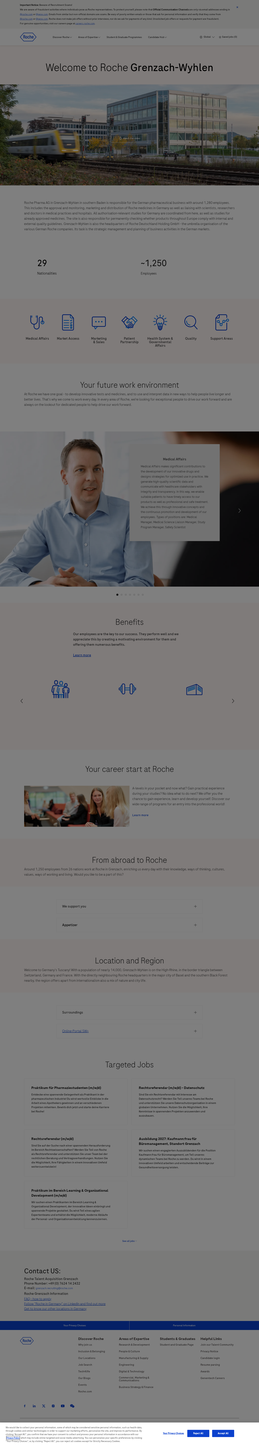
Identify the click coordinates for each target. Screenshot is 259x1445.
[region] (129, 1433)
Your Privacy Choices (173, 1433)
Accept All (223, 1433)
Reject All (198, 1433)
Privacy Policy (13, 1438)
